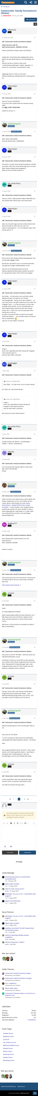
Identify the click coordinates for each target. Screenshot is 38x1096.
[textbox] (19, 835)
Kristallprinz (32, 1020)
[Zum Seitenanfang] (35, 1093)
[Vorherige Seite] (10, 799)
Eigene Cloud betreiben (13, 901)
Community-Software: (19, 1093)
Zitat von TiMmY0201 (13, 381)
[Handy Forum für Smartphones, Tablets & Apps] (8, 2)
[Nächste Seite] (28, 799)
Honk (6, 920)
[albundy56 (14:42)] (11, 958)
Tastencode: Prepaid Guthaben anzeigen (18, 978)
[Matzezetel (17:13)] (8, 958)
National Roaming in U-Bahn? (14, 942)
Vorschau (10, 852)
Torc (6, 881)
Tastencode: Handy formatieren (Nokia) (18, 973)
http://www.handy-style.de (10, 585)
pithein (7, 891)
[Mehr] (35, 38)
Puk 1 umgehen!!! (10, 983)
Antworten (27, 852)
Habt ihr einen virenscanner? (14, 889)
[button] (5, 847)
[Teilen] (35, 24)
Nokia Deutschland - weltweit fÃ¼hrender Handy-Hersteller (16, 505)
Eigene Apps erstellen (12, 884)
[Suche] (26, 2)
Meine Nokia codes (11, 988)
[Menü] (35, 2)
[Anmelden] (31, 2)
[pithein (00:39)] (4, 958)
